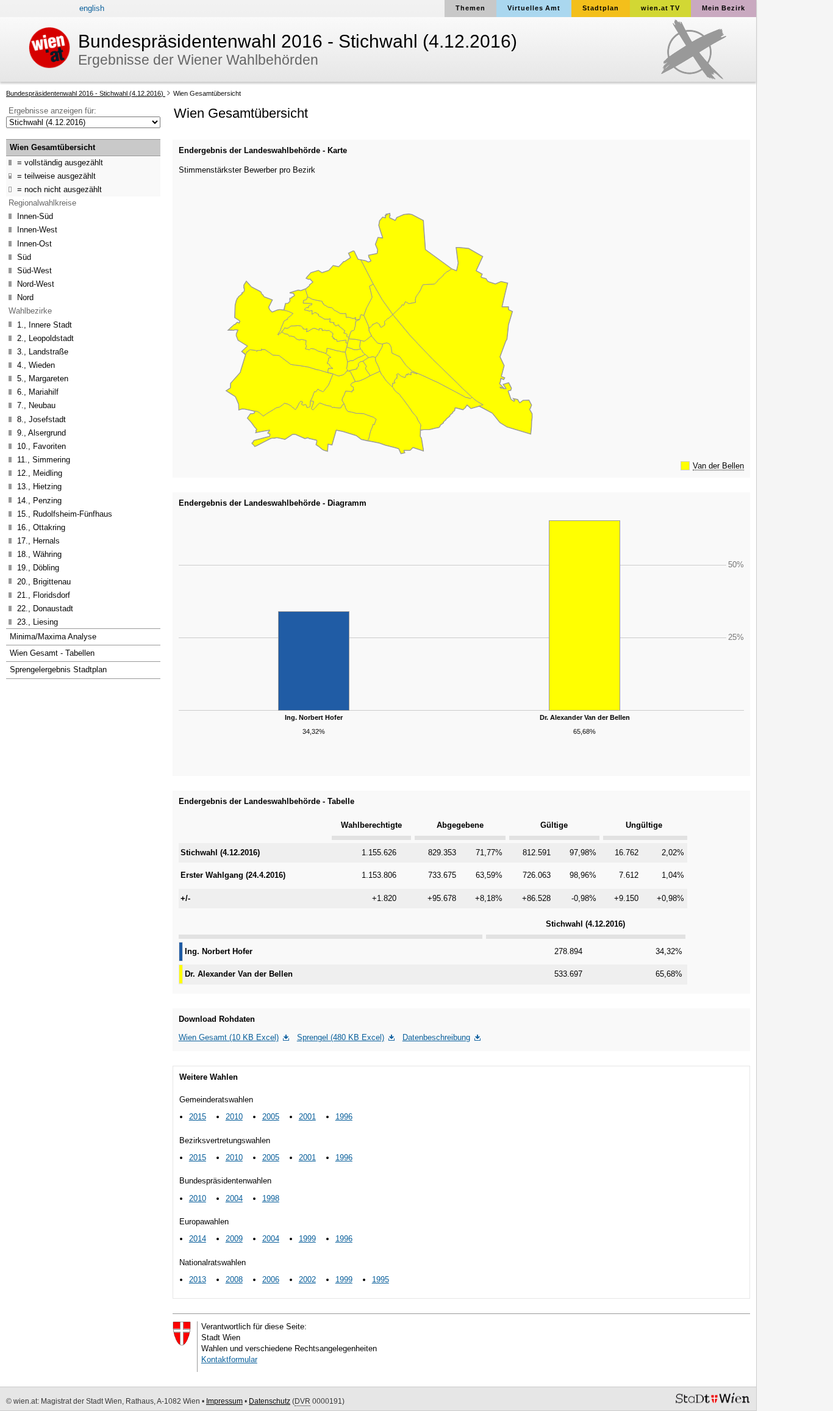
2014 (197, 1238)
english (91, 8)
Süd (18, 258)
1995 (380, 1279)
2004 (234, 1198)
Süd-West (29, 272)
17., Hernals (33, 542)
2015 (197, 1116)
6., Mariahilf (32, 393)
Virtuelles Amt (533, 8)
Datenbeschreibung (436, 1037)
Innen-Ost (29, 245)
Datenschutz (269, 1401)
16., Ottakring (35, 528)
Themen (470, 8)
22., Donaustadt (39, 610)
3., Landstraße (37, 353)
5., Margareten (37, 380)
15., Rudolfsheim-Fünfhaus (59, 515)
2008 (234, 1279)
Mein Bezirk (723, 8)
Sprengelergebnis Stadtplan (58, 669)
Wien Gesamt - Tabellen (52, 653)
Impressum (224, 1401)
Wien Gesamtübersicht (206, 93)
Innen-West (31, 231)
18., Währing (34, 555)
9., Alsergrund (36, 434)
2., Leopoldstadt (40, 339)
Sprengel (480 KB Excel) (340, 1037)
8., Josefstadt (36, 420)
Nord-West (30, 285)
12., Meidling (34, 474)
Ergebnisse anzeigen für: (52, 110)
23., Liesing (32, 623)
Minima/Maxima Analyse (53, 636)
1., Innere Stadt (39, 326)
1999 (307, 1238)
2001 (307, 1116)
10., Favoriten (36, 447)
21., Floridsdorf (38, 596)
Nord (20, 298)
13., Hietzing (34, 488)
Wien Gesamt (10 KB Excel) (229, 1037)
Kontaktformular (229, 1359)
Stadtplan (600, 8)
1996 (343, 1116)
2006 (270, 1279)
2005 (270, 1116)
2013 (197, 1279)
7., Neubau (30, 406)
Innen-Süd (29, 217)
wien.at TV (660, 8)
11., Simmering (38, 461)
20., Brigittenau (38, 583)
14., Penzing (34, 502)
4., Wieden (30, 366)
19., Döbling (32, 569)
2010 (234, 1116)
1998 (270, 1198)
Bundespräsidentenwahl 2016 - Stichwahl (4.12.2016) (85, 93)
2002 (307, 1279)
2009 (234, 1238)
